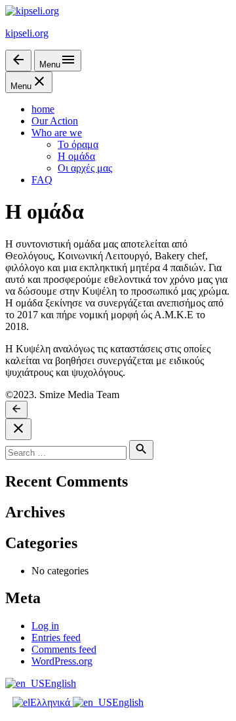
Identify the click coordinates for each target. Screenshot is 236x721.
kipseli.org (27, 33)
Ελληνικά (51, 702)
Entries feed (56, 637)
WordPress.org (61, 661)
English (60, 683)
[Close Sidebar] (18, 429)
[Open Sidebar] (18, 60)
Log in (45, 625)
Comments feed (63, 649)
